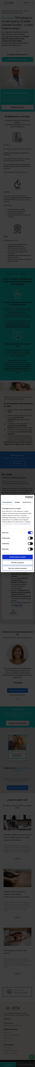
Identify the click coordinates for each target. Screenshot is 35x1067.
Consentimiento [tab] (7, 502)
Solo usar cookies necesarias (17, 568)
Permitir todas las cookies (17, 557)
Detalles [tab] (17, 502)
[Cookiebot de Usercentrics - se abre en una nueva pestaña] (25, 497)
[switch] (30, 538)
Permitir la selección (17, 562)
